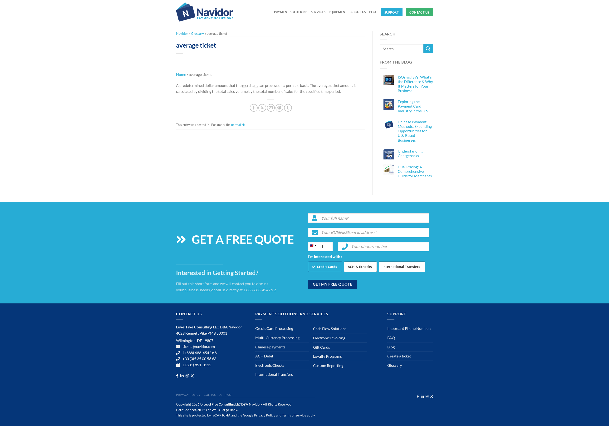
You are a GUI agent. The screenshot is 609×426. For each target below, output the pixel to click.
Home (181, 74)
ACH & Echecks (360, 266)
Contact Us (419, 12)
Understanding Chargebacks (410, 153)
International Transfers (401, 266)
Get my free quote (332, 284)
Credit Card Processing (274, 328)
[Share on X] (262, 108)
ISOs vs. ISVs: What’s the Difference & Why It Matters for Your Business (415, 84)
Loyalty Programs (327, 356)
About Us (358, 12)
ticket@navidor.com (198, 346)
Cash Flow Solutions (329, 328)
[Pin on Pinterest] (279, 108)
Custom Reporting (328, 365)
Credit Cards (327, 266)
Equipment (338, 12)
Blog (373, 12)
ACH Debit (264, 356)
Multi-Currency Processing (277, 337)
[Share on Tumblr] (288, 108)
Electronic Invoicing (329, 338)
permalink (238, 125)
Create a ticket (399, 356)
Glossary (197, 33)
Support (391, 12)
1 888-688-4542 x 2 (259, 289)
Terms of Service (294, 415)
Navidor (182, 33)
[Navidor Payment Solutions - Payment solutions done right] (206, 12)
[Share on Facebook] (254, 108)
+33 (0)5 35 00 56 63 (199, 358)
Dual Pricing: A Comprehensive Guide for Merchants (415, 171)
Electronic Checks (269, 365)
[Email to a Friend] (271, 108)
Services (318, 12)
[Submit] (428, 48)
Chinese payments (270, 347)
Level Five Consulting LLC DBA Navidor (232, 404)
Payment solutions (290, 12)
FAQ (391, 337)
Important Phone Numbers (409, 328)
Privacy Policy (188, 394)
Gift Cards (321, 347)
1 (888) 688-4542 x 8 (199, 352)
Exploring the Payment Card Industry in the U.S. (413, 106)
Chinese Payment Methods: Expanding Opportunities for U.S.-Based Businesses (415, 130)
